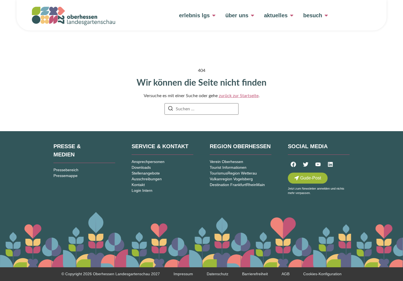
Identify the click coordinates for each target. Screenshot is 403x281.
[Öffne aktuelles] (291, 15)
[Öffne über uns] (252, 15)
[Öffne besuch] (326, 15)
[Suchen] (170, 109)
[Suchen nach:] (201, 109)
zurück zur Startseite (239, 96)
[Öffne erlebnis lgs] (214, 15)
